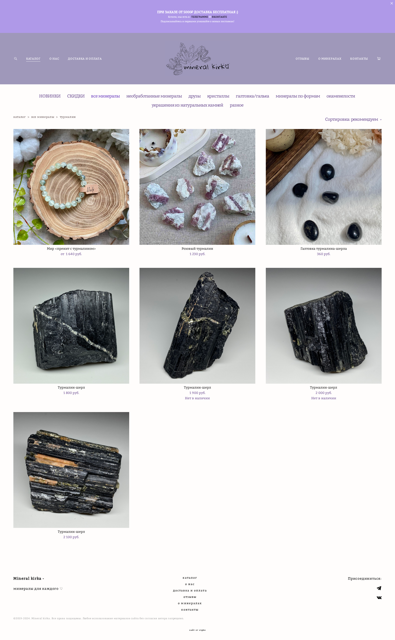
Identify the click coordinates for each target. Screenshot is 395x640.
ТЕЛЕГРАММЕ (199, 17)
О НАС (54, 58)
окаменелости (340, 96)
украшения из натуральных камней (187, 105)
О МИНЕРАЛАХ (330, 58)
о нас (190, 584)
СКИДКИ (76, 96)
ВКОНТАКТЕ (219, 17)
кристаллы (218, 96)
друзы (194, 96)
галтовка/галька (252, 96)
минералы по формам (298, 96)
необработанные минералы (154, 96)
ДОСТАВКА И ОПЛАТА (85, 58)
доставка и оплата (190, 590)
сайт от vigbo (197, 630)
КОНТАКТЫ (359, 58)
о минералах (190, 603)
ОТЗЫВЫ (302, 58)
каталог (19, 117)
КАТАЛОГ (33, 58)
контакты (190, 609)
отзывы (190, 597)
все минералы (105, 96)
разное (236, 105)
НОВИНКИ (49, 96)
